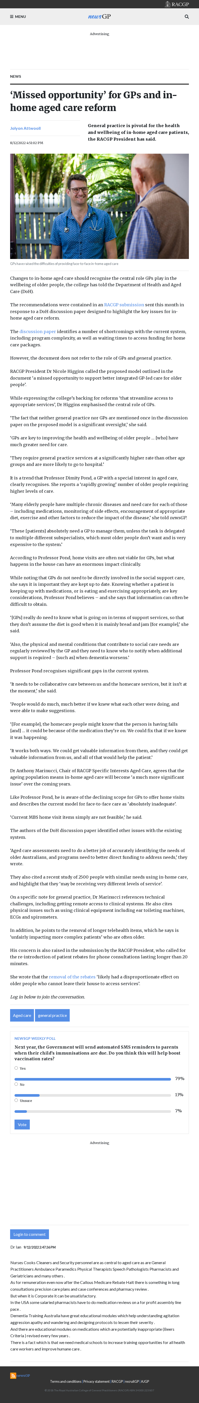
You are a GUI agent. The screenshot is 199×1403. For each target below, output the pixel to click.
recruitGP (132, 1381)
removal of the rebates (72, 976)
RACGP (117, 1381)
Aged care (22, 1015)
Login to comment (29, 1234)
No (22, 1084)
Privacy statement (96, 1381)
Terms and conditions (65, 1381)
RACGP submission (124, 304)
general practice (52, 1015)
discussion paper (37, 331)
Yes (23, 1068)
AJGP (145, 1381)
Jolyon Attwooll (25, 128)
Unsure (26, 1101)
